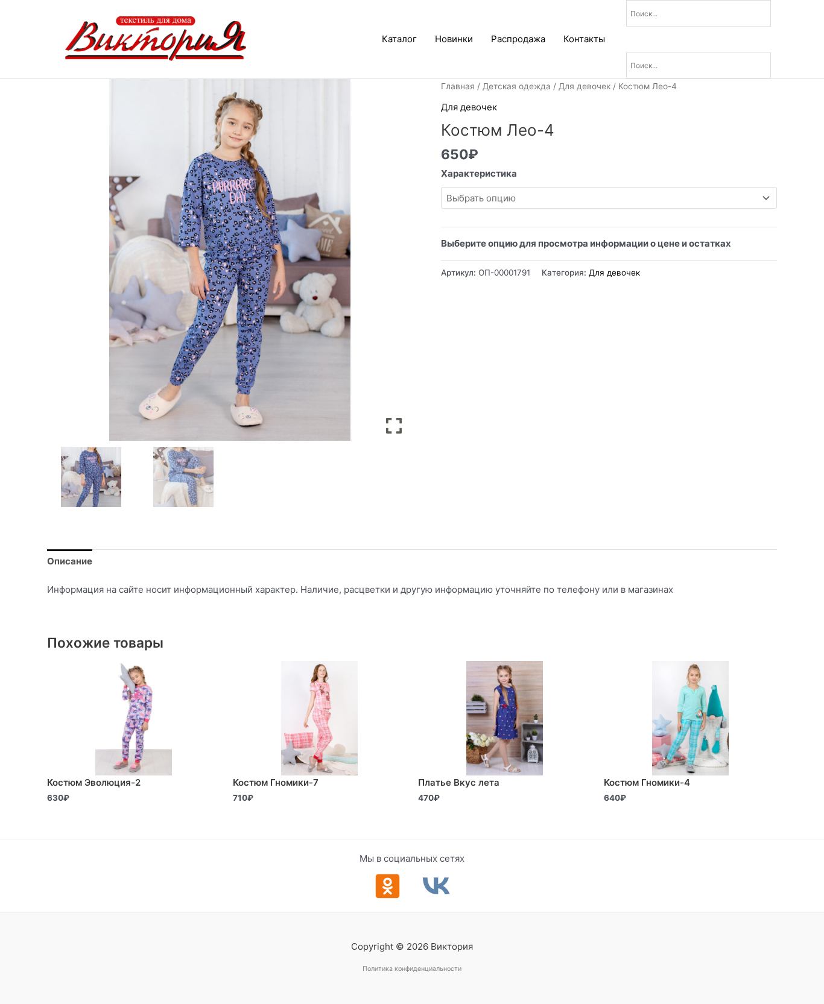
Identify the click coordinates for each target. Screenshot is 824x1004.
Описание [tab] (69, 561)
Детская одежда (517, 86)
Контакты (584, 39)
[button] (394, 265)
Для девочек (584, 86)
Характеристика (479, 173)
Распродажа (518, 39)
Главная (458, 86)
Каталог (399, 39)
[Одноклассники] (387, 886)
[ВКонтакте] (436, 886)
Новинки (454, 39)
